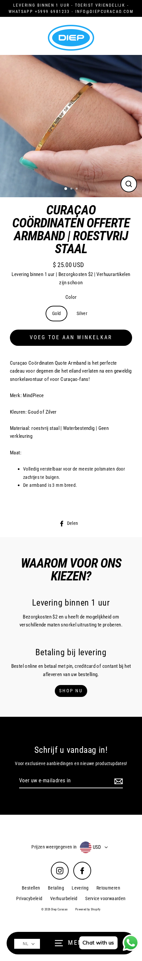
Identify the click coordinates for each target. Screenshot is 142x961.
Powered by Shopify (88, 909)
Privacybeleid (29, 898)
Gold (56, 313)
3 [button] (77, 189)
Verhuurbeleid (64, 898)
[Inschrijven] (117, 781)
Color (71, 297)
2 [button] (72, 189)
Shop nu (71, 690)
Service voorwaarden (105, 898)
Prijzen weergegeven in (54, 846)
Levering (80, 888)
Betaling (56, 888)
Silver (82, 313)
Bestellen (31, 888)
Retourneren (108, 888)
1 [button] (66, 189)
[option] (71, 126)
